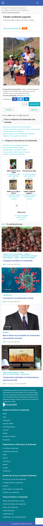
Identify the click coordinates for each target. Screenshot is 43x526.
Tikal (4, 417)
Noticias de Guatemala (29, 255)
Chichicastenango (9, 427)
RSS (24, 28)
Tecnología (25, 374)
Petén (5, 455)
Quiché (5, 458)
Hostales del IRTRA (9, 436)
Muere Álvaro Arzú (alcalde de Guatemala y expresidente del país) (21, 317)
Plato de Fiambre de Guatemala (13, 131)
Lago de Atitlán (8, 423)
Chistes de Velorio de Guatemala (14, 504)
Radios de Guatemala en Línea (13, 501)
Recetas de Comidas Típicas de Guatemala (17, 127)
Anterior (9, 110)
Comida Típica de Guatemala (13, 483)
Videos (16, 257)
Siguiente (34, 110)
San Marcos (7, 461)
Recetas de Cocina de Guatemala (14, 479)
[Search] (37, 3)
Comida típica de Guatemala (13, 254)
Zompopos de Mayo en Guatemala (21, 239)
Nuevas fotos (17, 28)
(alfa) (13, 178)
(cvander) (29, 178)
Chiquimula (7, 471)
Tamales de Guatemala (11, 492)
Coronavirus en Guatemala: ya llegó (21, 280)
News (22, 372)
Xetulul (5, 433)
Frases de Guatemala (10, 507)
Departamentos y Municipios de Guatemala (19, 444)
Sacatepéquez (8, 257)
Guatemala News (9, 511)
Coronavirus (7, 295)
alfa (4, 264)
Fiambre (5, 486)
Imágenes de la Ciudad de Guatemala (15, 136)
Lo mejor (9, 28)
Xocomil (5, 430)
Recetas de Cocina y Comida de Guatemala (19, 476)
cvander (28, 95)
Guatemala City (8, 514)
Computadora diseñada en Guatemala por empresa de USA (21, 357)
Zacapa (5, 468)
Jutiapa (5, 464)
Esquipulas (6, 440)
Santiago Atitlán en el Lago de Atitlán (14, 150)
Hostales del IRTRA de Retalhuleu (14, 154)
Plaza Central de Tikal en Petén (13, 147)
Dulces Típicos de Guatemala (13, 489)
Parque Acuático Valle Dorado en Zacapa (16, 152)
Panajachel (6, 420)
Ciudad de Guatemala (10, 451)
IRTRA (5, 414)
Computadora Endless (11, 372)
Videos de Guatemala (27, 257)
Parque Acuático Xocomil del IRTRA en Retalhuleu (19, 134)
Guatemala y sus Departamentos (14, 517)
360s (4, 28)
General (27, 254)
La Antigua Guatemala (11, 255)
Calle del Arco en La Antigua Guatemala (15, 145)
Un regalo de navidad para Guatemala (13, 175)
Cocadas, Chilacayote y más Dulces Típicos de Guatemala (21, 129)
